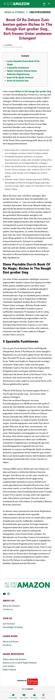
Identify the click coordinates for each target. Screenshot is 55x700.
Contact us (8, 609)
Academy (7, 645)
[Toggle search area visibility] (50, 4)
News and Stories (11, 641)
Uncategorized (40, 12)
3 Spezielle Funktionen (18, 68)
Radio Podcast (9, 669)
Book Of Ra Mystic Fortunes (20, 77)
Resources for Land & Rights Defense (20, 663)
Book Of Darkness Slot (18, 81)
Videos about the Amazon (14, 659)
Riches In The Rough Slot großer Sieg (33, 91)
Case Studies (8, 666)
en (44, 4)
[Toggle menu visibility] (5, 4)
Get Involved (8, 624)
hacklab (8, 45)
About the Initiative (11, 606)
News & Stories (14, 12)
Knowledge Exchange (13, 627)
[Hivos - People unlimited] (32, 682)
